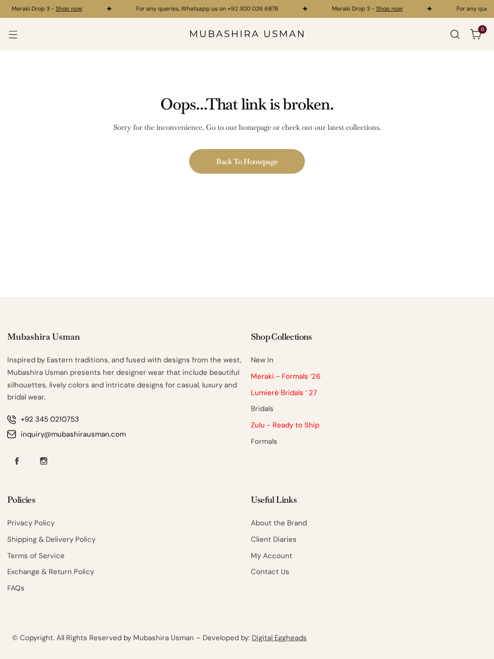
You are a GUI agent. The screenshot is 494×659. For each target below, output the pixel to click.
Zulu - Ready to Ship (285, 425)
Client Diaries (274, 539)
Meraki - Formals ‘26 (285, 376)
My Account (271, 556)
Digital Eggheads (279, 638)
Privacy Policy (31, 523)
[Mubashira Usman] (247, 34)
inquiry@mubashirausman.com (73, 434)
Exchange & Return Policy (50, 572)
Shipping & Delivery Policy (51, 539)
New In (262, 360)
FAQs (16, 588)
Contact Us (270, 572)
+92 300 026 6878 (250, 9)
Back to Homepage (247, 161)
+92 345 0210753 (50, 419)
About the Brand (279, 523)
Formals (264, 441)
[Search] (455, 34)
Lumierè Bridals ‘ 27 (284, 393)
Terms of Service (36, 556)
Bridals (262, 408)
